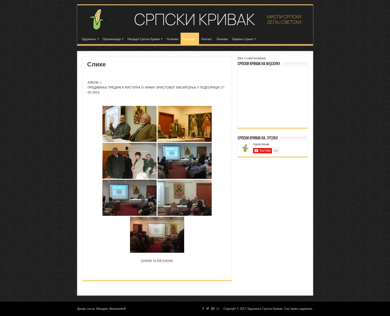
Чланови (172, 39)
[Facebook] (203, 308)
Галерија (189, 39)
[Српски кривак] (195, 19)
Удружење (89, 39)
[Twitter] (208, 308)
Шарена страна (242, 39)
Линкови (222, 39)
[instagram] (218, 308)
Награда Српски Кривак (144, 39)
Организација (112, 39)
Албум (93, 82)
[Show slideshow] (157, 261)
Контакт (206, 39)
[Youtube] (213, 308)
